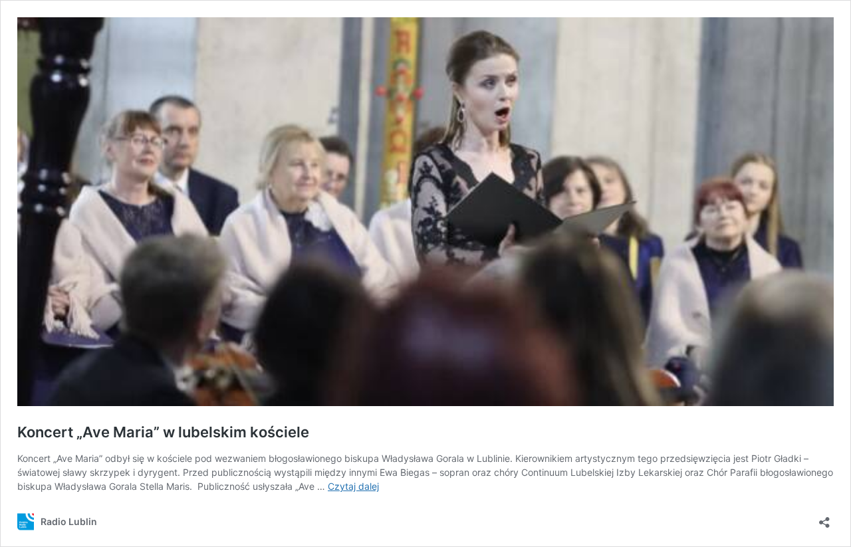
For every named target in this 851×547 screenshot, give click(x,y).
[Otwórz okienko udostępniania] (824, 518)
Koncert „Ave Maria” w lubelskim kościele (163, 432)
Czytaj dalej (353, 486)
